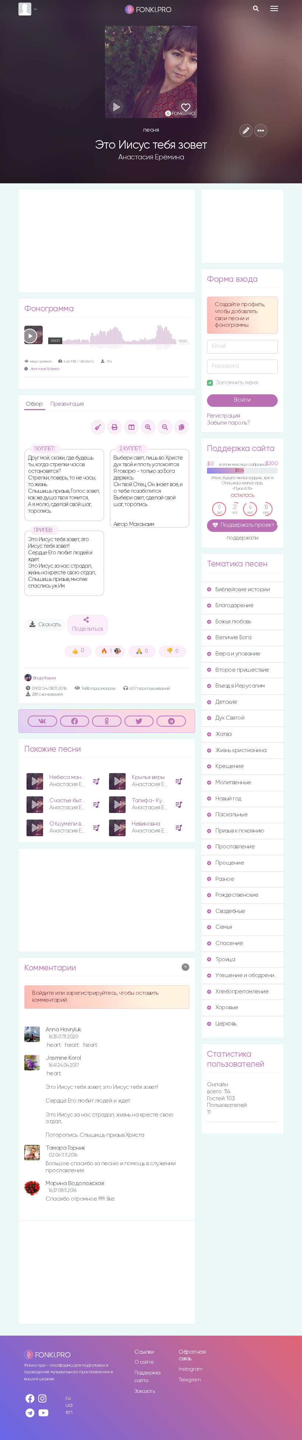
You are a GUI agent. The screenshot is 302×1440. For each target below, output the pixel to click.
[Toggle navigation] (274, 8)
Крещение (229, 766)
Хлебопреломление (241, 991)
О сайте (144, 1362)
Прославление (234, 846)
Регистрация (223, 416)
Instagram (191, 1369)
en (69, 1412)
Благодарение (234, 605)
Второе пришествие (242, 670)
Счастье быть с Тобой (77, 800)
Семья (223, 927)
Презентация (67, 404)
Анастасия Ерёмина (151, 157)
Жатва (223, 734)
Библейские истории (242, 589)
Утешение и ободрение (246, 975)
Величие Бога (233, 637)
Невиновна (146, 824)
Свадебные (230, 911)
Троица (225, 959)
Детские (226, 702)
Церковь (225, 1024)
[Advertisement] (106, 240)
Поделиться (87, 629)
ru (68, 1398)
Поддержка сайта (147, 1376)
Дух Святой (229, 718)
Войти (242, 400)
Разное (224, 879)
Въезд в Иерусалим (240, 686)
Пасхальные (231, 814)
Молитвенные (233, 782)
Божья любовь (233, 621)
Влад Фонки (44, 678)
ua (69, 1405)
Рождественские (236, 895)
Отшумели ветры (71, 824)
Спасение (229, 943)
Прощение (229, 863)
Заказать (144, 1391)
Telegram (190, 1379)
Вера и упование (237, 654)
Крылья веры (148, 777)
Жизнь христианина (241, 750)
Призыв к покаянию (239, 831)
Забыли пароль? (228, 423)
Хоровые (226, 1007)
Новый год (228, 799)
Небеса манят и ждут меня (83, 777)
